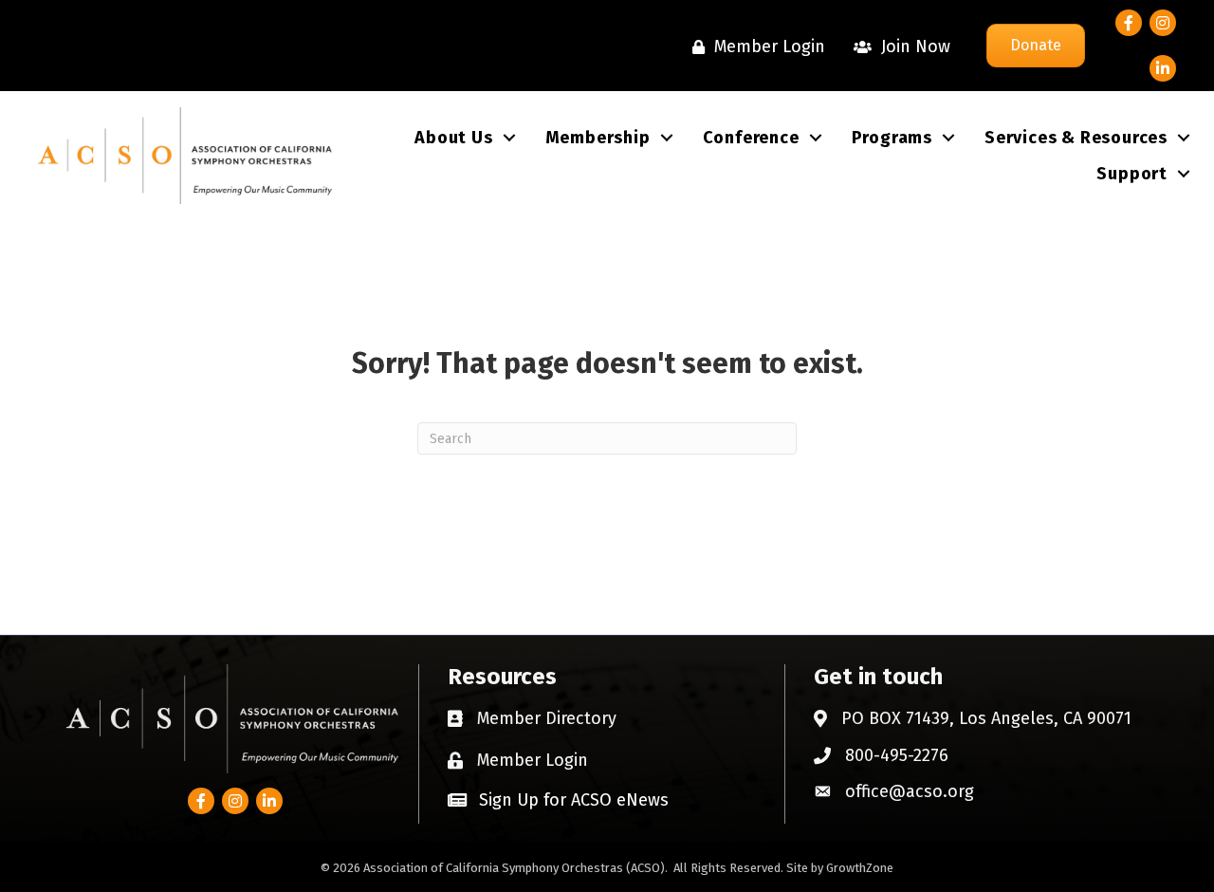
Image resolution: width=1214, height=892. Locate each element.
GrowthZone (859, 868)
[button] (558, 799)
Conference (751, 137)
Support (1132, 173)
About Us (453, 137)
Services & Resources (1076, 137)
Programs (892, 137)
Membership (598, 137)
